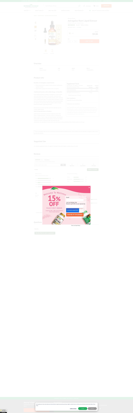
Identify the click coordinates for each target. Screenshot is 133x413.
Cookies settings (73, 408)
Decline (92, 408)
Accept (82, 408)
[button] (3, 411)
